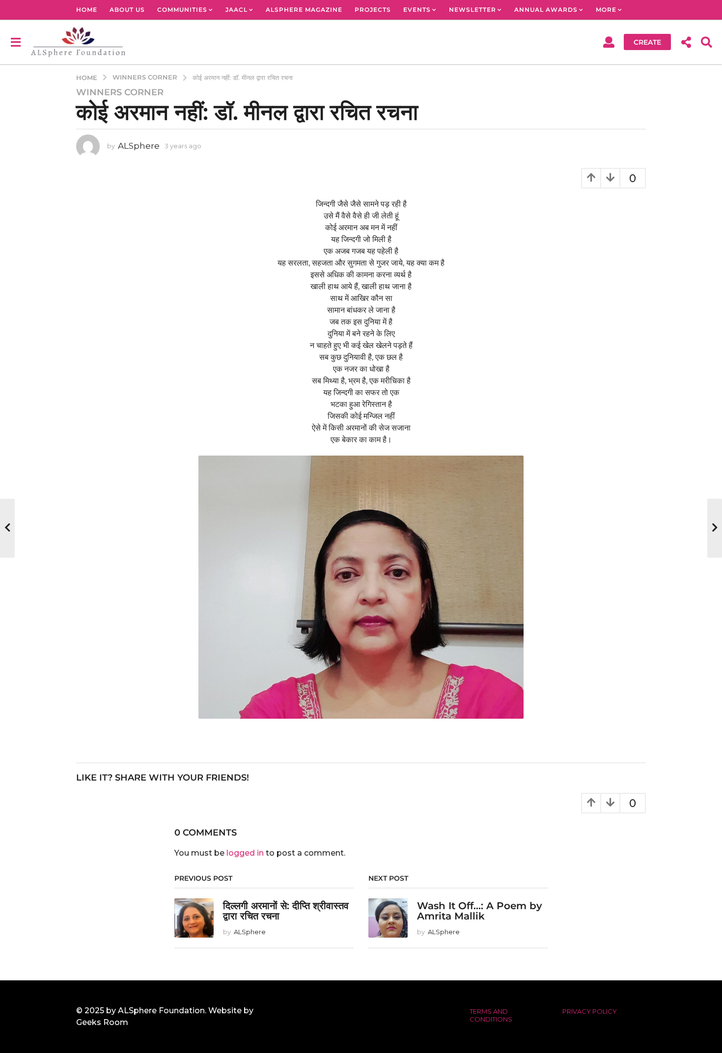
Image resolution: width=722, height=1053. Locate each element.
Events (417, 9)
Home (86, 9)
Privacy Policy (589, 1011)
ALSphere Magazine (304, 9)
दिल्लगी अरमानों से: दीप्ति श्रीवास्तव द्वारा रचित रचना (286, 911)
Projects (373, 9)
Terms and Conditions (491, 1015)
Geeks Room (102, 1022)
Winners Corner (120, 92)
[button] (15, 42)
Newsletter (472, 9)
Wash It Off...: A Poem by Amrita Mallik (479, 911)
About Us (127, 9)
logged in (245, 853)
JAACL (236, 9)
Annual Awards (546, 9)
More (606, 9)
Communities (182, 9)
